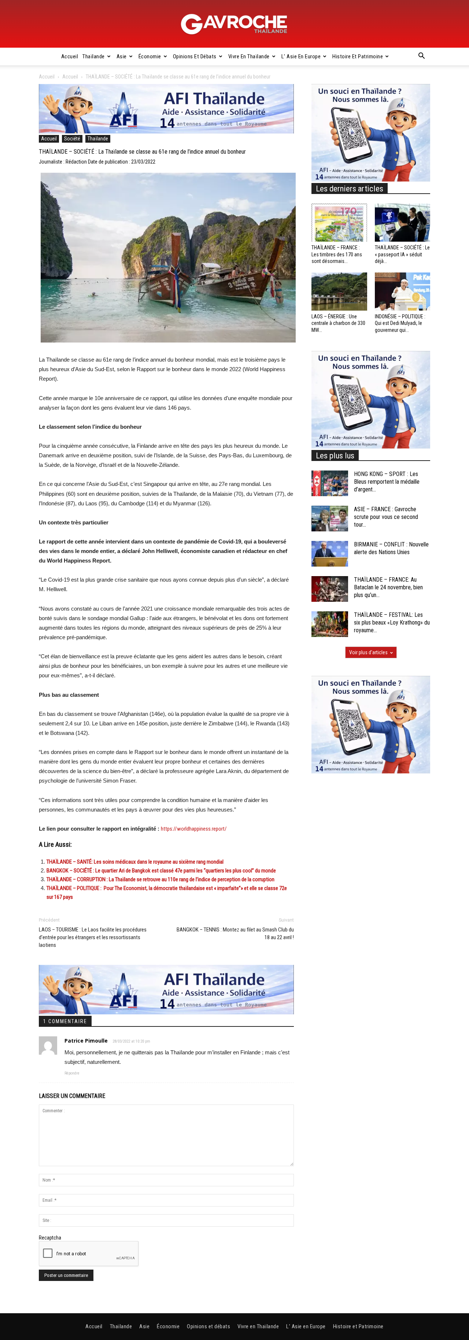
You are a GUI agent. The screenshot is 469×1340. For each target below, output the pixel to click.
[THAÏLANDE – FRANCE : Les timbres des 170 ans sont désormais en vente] (339, 223)
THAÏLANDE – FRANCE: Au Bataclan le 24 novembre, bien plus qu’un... (388, 587)
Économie (150, 56)
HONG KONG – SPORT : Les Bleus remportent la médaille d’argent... (387, 482)
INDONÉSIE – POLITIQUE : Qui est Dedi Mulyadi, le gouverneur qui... (400, 323)
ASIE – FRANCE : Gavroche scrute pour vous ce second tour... (386, 517)
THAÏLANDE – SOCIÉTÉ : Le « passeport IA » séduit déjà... (402, 254)
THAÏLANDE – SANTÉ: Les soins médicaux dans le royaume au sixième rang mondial (135, 861)
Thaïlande (93, 56)
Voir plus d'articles (368, 652)
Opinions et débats (195, 56)
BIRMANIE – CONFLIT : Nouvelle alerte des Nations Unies (391, 548)
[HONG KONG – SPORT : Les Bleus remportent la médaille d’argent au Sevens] (329, 483)
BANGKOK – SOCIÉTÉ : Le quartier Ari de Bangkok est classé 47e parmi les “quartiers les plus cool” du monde (161, 870)
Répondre (72, 1073)
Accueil (69, 56)
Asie (122, 56)
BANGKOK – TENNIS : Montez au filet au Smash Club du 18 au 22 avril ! (235, 933)
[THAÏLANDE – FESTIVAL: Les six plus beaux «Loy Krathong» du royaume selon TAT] (329, 624)
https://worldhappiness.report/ (194, 828)
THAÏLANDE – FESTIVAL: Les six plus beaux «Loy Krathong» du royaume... (392, 622)
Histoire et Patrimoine (357, 56)
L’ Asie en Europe (301, 56)
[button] (421, 57)
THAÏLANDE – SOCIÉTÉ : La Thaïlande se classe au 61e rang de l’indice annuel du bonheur (142, 151)
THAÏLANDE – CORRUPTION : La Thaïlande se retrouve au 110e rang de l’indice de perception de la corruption (160, 879)
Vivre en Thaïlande (249, 56)
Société (72, 139)
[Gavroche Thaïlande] (234, 24)
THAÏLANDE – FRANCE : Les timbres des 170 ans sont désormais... (336, 254)
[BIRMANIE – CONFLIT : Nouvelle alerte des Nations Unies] (329, 554)
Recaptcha (50, 1238)
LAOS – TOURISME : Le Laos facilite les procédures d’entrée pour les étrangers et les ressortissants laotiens (93, 937)
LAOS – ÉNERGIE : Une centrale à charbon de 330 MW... (338, 323)
